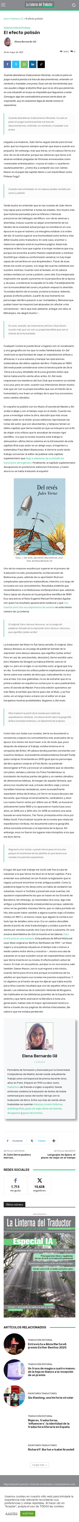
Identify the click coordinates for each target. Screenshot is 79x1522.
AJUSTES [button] (11, 1513)
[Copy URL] (41, 64)
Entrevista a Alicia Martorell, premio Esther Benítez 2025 (47, 1346)
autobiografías (15, 1108)
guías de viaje (33, 1108)
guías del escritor (32, 1113)
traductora (13, 1087)
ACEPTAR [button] (27, 1513)
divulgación (13, 1113)
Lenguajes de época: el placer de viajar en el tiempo (58, 1156)
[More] (54, 1140)
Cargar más (38, 1464)
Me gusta (15, 1178)
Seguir (40, 1178)
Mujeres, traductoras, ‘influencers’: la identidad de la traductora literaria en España (49, 1424)
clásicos (38, 1104)
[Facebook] (7, 64)
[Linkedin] (32, 64)
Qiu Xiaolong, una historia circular (50, 1397)
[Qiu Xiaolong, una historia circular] (14, 1396)
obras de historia (51, 1108)
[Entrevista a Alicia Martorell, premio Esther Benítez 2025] (14, 1344)
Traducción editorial (17, 28)
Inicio (6, 18)
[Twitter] (15, 64)
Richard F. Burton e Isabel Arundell (51, 1449)
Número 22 (17, 18)
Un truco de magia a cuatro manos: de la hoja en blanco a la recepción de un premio (51, 1372)
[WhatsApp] (24, 64)
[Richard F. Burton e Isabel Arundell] (14, 1448)
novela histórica (53, 1104)
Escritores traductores (42, 1394)
